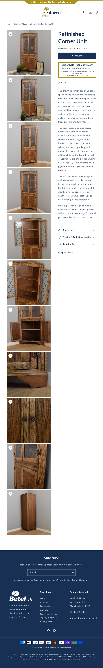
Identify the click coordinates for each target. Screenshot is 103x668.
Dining (17, 24)
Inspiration (44, 610)
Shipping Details (65, 252)
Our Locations (46, 606)
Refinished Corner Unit (45, 24)
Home (9, 24)
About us (44, 602)
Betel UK (25, 609)
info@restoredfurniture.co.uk (83, 618)
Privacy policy (46, 621)
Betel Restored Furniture (47, 648)
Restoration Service (48, 614)
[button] (6, 12)
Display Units (28, 24)
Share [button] (63, 82)
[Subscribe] (73, 572)
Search (43, 598)
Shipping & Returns (48, 618)
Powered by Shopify (64, 648)
